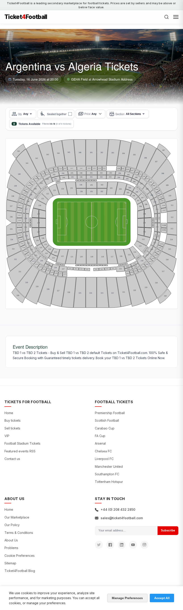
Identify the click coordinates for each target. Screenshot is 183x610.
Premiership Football (110, 413)
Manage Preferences (127, 598)
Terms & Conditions (18, 533)
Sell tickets (12, 428)
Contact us (12, 459)
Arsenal (100, 443)
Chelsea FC (103, 451)
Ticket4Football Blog (19, 571)
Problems (11, 548)
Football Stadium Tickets (22, 443)
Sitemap (10, 563)
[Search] (166, 17)
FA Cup (100, 436)
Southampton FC (107, 474)
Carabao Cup (104, 428)
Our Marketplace (16, 517)
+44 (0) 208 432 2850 (118, 509)
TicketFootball (25, 17)
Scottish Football (107, 420)
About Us (11, 540)
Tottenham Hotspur (109, 482)
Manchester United (109, 466)
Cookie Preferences (19, 555)
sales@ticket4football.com (122, 518)
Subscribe (168, 530)
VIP (6, 436)
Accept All (162, 598)
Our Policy (12, 525)
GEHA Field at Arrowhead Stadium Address (102, 79)
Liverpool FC (104, 459)
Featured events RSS (19, 451)
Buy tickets (12, 420)
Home (8, 413)
